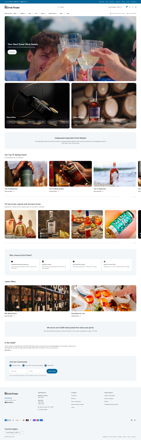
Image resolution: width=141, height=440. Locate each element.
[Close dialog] (85, 203)
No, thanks (71, 235)
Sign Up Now (70, 225)
